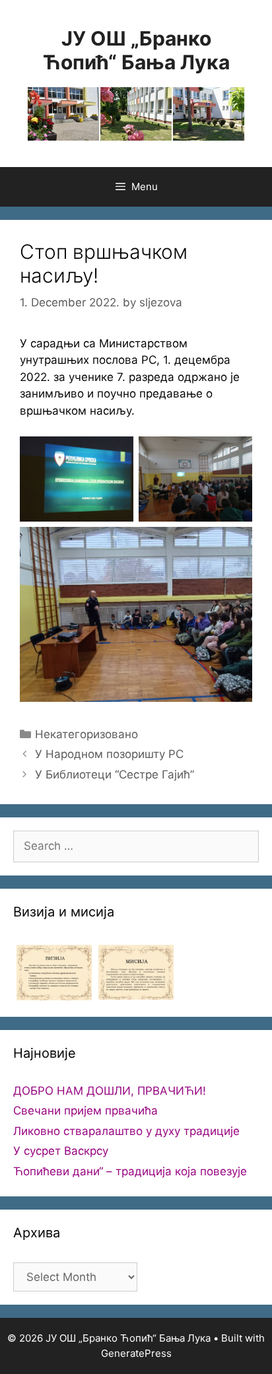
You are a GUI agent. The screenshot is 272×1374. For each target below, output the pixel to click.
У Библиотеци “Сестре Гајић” (114, 774)
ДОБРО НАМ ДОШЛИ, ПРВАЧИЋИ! (109, 1090)
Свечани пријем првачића (85, 1110)
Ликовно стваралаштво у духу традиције (126, 1131)
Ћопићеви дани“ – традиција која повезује (130, 1171)
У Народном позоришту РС (109, 754)
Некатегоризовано (86, 734)
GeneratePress (136, 1353)
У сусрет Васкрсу (60, 1150)
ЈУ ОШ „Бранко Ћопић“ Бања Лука (136, 50)
